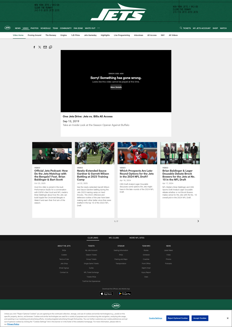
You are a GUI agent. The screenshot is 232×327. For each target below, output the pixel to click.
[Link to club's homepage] (7, 28)
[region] (116, 318)
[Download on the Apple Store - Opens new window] (106, 294)
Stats (146, 277)
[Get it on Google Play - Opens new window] (125, 295)
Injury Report (146, 272)
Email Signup (64, 268)
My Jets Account (91, 250)
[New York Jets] (116, 306)
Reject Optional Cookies (178, 318)
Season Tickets (91, 255)
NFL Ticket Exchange (91, 272)
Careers (64, 255)
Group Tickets (91, 259)
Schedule (146, 255)
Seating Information (121, 250)
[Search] (181, 28)
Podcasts (168, 263)
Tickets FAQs (91, 277)
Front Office (146, 263)
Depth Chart (146, 268)
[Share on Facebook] (34, 48)
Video (168, 255)
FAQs (64, 250)
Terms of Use (64, 259)
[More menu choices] (98, 28)
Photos (168, 259)
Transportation (121, 263)
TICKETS (91, 246)
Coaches (146, 259)
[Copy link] (50, 47)
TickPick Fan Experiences (91, 281)
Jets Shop (64, 263)
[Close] (228, 318)
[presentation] (199, 221)
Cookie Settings (155, 318)
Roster (146, 250)
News (168, 246)
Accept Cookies (199, 318)
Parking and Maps (121, 259)
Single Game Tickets (91, 263)
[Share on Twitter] (40, 48)
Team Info (146, 246)
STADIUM (121, 246)
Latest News (168, 250)
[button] (116, 87)
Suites (91, 268)
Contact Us (64, 272)
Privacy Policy (13, 324)
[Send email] (45, 48)
